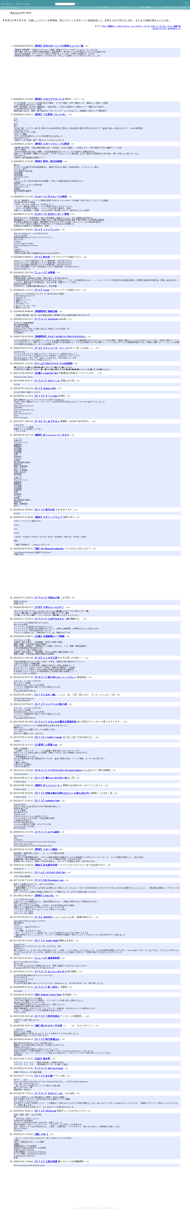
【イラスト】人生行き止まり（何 (51, 619)
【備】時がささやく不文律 (48, 1025)
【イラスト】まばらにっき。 (49, 1093)
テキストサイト (123, 26)
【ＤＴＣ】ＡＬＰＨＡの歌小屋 (50, 704)
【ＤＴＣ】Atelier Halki (46, 940)
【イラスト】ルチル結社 (47, 832)
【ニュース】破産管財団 (47, 958)
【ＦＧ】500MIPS (43, 917)
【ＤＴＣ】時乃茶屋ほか (47, 1039)
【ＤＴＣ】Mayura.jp (45, 1111)
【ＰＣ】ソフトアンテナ (47, 229)
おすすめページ (174, 28)
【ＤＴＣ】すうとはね (45, 396)
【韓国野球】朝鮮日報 (45, 311)
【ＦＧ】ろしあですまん (47, 421)
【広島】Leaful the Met (46, 373)
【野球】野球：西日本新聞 (48, 161)
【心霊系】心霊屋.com (45, 744)
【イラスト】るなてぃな (47, 380)
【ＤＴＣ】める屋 (43, 1076)
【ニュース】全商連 (44, 272)
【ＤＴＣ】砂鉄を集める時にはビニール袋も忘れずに (62, 793)
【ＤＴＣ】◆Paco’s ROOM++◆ (50, 778)
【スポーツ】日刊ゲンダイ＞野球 (51, 214)
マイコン (162, 26)
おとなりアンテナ (160, 28)
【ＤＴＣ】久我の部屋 (45, 1161)
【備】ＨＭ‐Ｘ (41, 1134)
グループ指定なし (109, 26)
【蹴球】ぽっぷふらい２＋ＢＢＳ (51, 435)
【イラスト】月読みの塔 (47, 597)
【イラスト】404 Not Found (48, 1068)
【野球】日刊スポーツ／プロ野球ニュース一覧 (58, 46)
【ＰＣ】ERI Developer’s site (49, 880)
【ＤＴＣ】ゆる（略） (45, 694)
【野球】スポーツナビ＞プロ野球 (51, 144)
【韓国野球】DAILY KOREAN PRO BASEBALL (60, 336)
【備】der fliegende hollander (49, 548)
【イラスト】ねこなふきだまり (50, 971)
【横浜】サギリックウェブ (48, 517)
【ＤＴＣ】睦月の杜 (44, 509)
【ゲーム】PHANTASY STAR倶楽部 (53, 363)
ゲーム (147, 26)
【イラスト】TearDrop (46, 319)
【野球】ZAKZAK (43, 895)
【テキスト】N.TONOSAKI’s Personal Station (57, 770)
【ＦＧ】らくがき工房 (45, 657)
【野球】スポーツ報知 (45, 849)
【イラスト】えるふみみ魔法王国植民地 (55, 721)
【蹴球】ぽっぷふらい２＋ (48, 785)
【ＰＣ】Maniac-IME (45, 388)
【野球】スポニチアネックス (49, 99)
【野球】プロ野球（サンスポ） (50, 114)
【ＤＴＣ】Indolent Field (47, 800)
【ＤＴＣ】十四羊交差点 (47, 1016)
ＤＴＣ (170, 26)
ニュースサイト (137, 26)
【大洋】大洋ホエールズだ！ (49, 607)
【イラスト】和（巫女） (47, 987)
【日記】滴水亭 (42, 1058)
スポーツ (154, 26)
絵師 (176, 26)
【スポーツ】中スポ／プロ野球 (50, 196)
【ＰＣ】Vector (42, 290)
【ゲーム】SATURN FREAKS (50, 872)
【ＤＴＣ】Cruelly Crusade (48, 737)
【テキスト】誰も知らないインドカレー (55, 677)
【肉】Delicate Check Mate (48, 994)
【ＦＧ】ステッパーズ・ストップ (51, 348)
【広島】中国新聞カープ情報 (49, 636)
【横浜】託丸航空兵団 (45, 865)
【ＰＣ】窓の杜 (42, 257)
